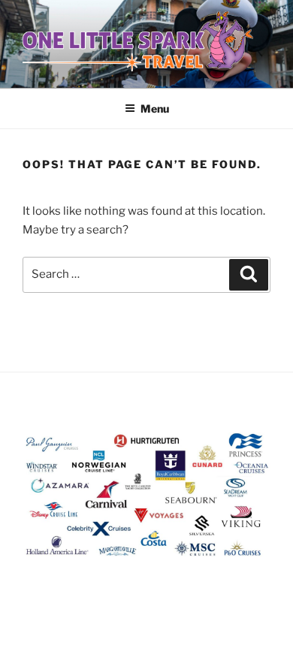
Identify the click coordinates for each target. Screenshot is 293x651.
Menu (154, 108)
